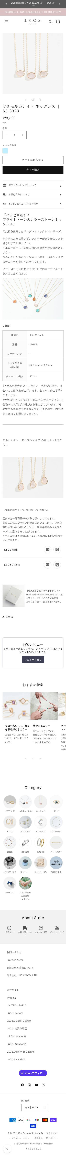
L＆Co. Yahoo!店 (16, 1036)
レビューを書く (33, 659)
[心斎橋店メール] (47, 565)
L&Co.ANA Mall (16, 1059)
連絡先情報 (48, 1143)
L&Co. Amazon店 (17, 1044)
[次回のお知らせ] (59, 4)
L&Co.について (15, 959)
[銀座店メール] (47, 549)
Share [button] (9, 616)
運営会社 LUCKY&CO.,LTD (22, 975)
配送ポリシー (52, 1138)
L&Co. (20, 1133)
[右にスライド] (40, 100)
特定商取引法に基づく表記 (28, 1143)
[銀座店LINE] (57, 549)
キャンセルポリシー (34, 1149)
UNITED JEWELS (17, 1005)
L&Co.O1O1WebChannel (21, 1051)
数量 (5, 128)
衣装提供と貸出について (20, 967)
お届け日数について (25, 931)
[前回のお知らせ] (6, 4)
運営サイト (13, 989)
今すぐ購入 (33, 169)
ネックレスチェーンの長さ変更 (20, 204)
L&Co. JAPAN (15, 1013)
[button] (6, 21)
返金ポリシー (52, 1133)
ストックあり (9, 145)
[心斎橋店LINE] (57, 565)
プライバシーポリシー (21, 1138)
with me (11, 997)
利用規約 (39, 1138)
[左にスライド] (25, 100)
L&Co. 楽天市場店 (17, 1028)
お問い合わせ (14, 952)
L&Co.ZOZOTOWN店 (19, 1020)
